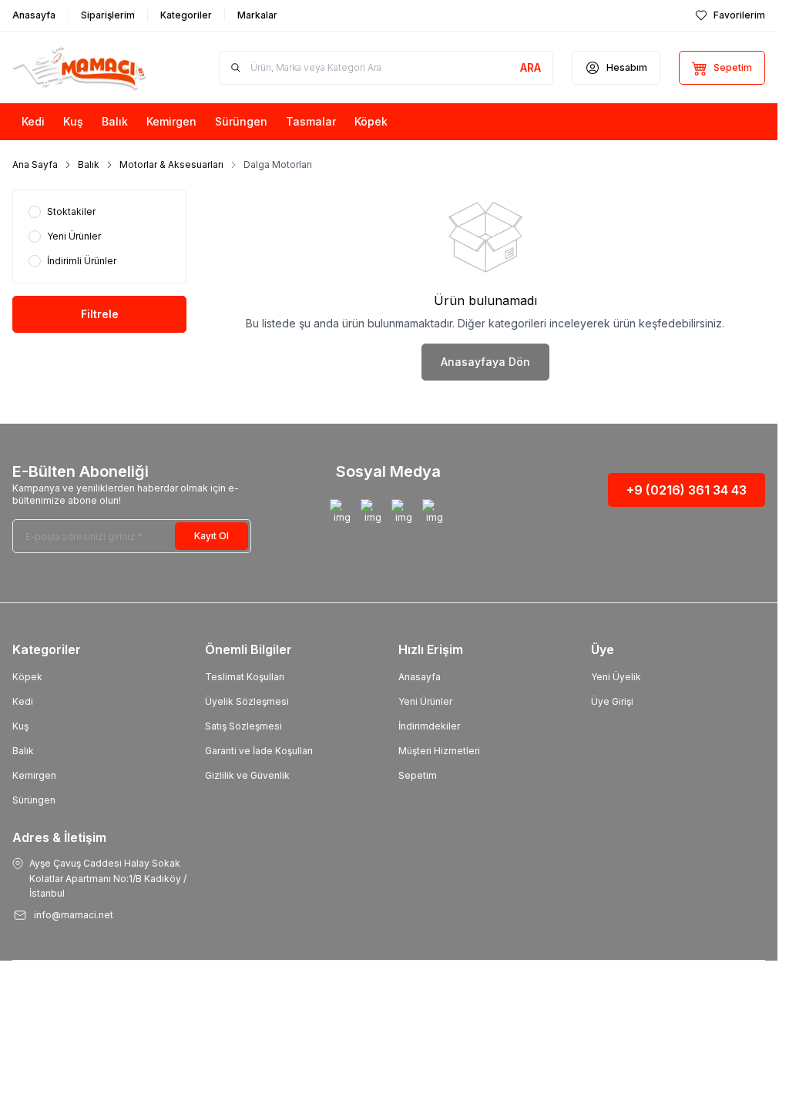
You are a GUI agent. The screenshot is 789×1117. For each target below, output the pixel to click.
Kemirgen (34, 775)
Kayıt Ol (211, 536)
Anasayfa (419, 677)
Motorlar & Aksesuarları (171, 164)
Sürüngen (33, 800)
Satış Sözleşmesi (243, 726)
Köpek (27, 677)
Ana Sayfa (35, 164)
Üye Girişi (612, 701)
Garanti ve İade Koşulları (259, 750)
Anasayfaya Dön (485, 361)
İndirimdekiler (429, 726)
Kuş (20, 726)
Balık (88, 164)
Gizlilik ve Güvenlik (247, 775)
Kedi (22, 701)
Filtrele (100, 313)
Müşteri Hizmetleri (439, 750)
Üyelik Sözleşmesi (247, 701)
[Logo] (91, 67)
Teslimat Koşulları (244, 677)
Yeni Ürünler (425, 701)
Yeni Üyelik (616, 677)
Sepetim (417, 775)
